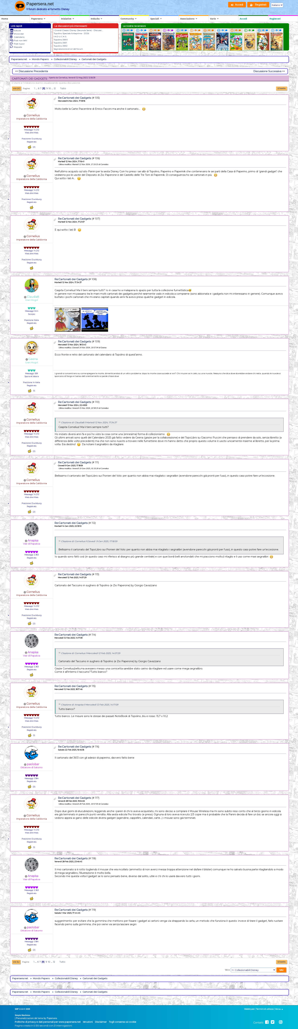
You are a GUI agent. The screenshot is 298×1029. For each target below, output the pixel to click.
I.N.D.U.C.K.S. (60, 36)
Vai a (227, 970)
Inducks (95, 18)
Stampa (281, 88)
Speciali (154, 18)
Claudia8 (33, 296)
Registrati (275, 18)
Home (4, 18)
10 (50, 88)
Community (127, 18)
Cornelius (33, 115)
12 (55, 88)
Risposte (18, 47)
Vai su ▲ (279, 1009)
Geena (33, 359)
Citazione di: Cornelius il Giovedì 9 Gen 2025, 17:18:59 (89, 541)
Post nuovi (19, 43)
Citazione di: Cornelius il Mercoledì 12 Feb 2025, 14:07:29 (90, 653)
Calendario (19, 37)
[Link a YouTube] (276, 1022)
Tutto (63, 88)
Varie (213, 18)
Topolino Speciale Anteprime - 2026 (71, 33)
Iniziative (66, 18)
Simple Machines (22, 1015)
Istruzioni (88, 1022)
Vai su (16, 962)
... (37, 88)
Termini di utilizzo (265, 1009)
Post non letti (20, 40)
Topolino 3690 (61, 39)
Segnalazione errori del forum (68, 49)
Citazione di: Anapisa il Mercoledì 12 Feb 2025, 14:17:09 (89, 704)
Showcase (19, 33)
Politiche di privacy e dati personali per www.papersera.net (48, 1022)
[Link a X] (272, 1022)
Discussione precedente (33, 71)
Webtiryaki (249, 1009)
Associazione (187, 18)
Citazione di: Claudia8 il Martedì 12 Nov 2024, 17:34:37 (89, 422)
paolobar (33, 764)
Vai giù (16, 88)
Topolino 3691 (60, 42)
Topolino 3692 (60, 45)
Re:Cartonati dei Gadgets (74, 97)
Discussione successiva (267, 71)
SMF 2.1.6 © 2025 (22, 1009)
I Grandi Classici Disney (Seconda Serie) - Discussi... (78, 30)
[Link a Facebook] (266, 1022)
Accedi (243, 18)
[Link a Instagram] (280, 1022)
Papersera (37, 18)
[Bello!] (29, 147)
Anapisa (33, 540)
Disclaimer (101, 1022)
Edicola (17, 30)
